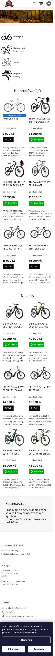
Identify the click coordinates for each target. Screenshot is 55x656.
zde (36, 632)
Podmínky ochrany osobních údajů (15, 554)
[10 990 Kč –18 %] (14, 105)
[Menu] (48, 3)
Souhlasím (39, 649)
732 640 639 (10, 612)
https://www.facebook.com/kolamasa (22, 616)
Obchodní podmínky (9, 550)
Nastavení (26, 640)
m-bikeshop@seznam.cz (16, 608)
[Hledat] (34, 3)
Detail (8, 139)
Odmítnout (13, 649)
